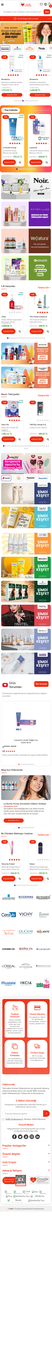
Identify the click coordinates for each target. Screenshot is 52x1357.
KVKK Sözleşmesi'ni (14, 1119)
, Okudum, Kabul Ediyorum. (26, 1119)
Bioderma (24, 79)
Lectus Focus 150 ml (38, 427)
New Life (5, 424)
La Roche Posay (9, 148)
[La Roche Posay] (26, 33)
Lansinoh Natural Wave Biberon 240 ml (39, 152)
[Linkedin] (37, 1136)
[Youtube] (26, 1136)
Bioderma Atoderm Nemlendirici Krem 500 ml (29, 83)
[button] (49, 18)
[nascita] (26, 463)
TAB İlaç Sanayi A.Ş (38, 424)
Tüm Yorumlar (41, 684)
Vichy (3, 317)
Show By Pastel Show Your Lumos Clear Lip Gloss (10, 868)
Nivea (32, 864)
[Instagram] (31, 1136)
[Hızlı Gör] (20, 162)
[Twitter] (20, 1136)
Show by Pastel (8, 864)
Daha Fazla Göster (41, 110)
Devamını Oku (13, 820)
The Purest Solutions (38, 317)
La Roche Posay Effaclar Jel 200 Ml (10, 152)
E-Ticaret (17, 1209)
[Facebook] (14, 1136)
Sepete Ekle (30, 95)
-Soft (10, 1209)
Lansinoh (33, 148)
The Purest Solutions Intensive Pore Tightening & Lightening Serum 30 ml (40, 321)
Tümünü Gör (43, 287)
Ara (47, 11)
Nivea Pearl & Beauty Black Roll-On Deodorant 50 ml (40, 868)
